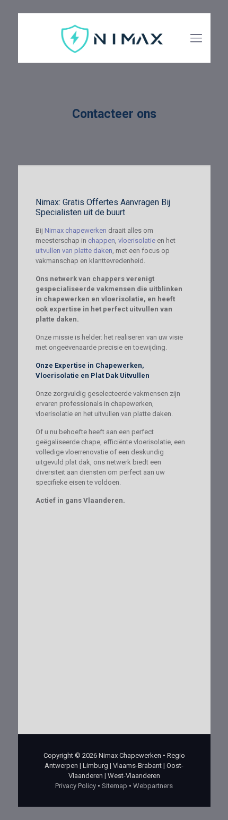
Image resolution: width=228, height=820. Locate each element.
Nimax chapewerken (76, 230)
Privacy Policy (75, 786)
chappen (101, 240)
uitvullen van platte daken (74, 251)
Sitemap (114, 786)
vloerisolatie (136, 240)
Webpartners (153, 786)
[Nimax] (114, 38)
